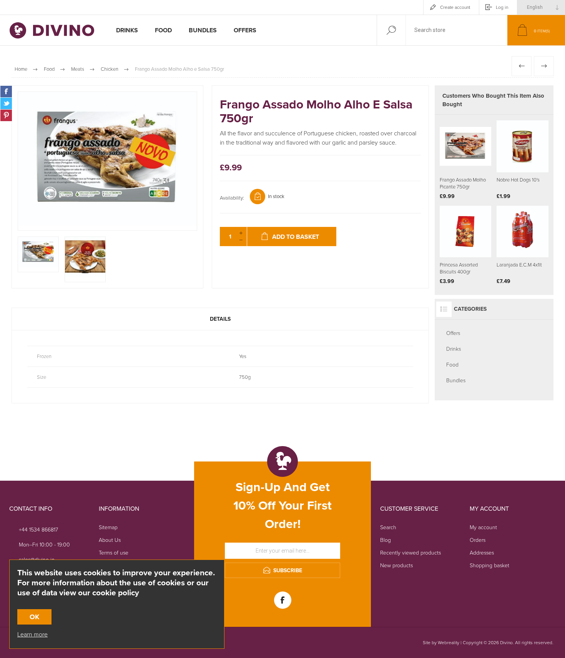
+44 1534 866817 (38, 530)
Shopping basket (489, 565)
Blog (385, 540)
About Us (110, 540)
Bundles (455, 380)
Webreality (448, 642)
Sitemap (108, 527)
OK (34, 617)
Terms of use (113, 553)
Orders (477, 540)
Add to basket (531, 153)
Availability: (232, 198)
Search (388, 527)
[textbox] (456, 30)
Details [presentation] (220, 319)
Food (452, 365)
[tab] (220, 319)
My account (483, 527)
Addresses (482, 553)
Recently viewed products (410, 553)
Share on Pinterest (6, 115)
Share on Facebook (6, 91)
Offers (453, 333)
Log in (502, 7)
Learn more (32, 634)
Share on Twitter (6, 103)
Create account (455, 7)
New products (396, 565)
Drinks (453, 349)
